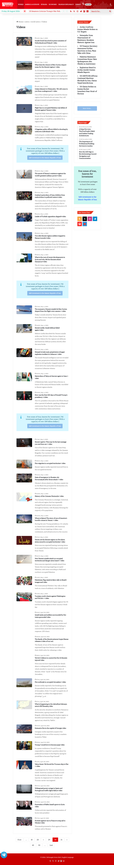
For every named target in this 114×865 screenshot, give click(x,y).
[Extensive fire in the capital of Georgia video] (24, 728)
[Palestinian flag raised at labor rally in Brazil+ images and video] (24, 580)
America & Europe (32, 4)
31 (61, 840)
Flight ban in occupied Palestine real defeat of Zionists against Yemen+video (51, 109)
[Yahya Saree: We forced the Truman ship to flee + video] (24, 764)
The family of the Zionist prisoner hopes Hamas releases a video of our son (51, 640)
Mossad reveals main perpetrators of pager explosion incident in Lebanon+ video (50, 353)
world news (35, 22)
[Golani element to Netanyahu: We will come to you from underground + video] (24, 89)
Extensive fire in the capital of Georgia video (50, 728)
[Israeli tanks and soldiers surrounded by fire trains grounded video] (24, 615)
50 (39, 845)
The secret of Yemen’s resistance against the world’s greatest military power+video (50, 174)
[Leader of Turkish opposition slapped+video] (24, 217)
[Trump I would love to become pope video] (24, 745)
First (19, 840)
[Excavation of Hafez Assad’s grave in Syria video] (24, 805)
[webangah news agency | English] (8, 4)
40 (33, 845)
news (27, 22)
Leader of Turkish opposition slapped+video (50, 216)
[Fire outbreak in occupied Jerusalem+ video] (24, 682)
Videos (78, 4)
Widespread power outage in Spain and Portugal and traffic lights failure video (48, 789)
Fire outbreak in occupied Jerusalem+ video (50, 682)
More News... (87, 108)
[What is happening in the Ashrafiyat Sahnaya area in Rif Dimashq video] (24, 704)
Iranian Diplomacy (66, 4)
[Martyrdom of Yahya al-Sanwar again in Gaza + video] (24, 376)
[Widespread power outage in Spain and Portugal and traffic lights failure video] (24, 789)
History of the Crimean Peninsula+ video (49, 496)
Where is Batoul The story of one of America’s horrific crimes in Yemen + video (51, 519)
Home (20, 22)
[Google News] (87, 11)
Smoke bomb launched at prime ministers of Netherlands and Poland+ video (50, 42)
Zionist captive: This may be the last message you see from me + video (50, 443)
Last (51, 845)
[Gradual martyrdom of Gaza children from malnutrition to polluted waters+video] (24, 195)
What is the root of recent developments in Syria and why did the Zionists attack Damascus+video (50, 259)
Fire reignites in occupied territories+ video (50, 463)
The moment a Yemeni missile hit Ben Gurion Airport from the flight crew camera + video (51, 310)
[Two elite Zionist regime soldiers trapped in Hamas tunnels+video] (24, 236)
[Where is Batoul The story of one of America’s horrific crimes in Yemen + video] (24, 518)
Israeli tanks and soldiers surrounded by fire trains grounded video (50, 616)
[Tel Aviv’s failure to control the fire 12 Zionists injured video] (24, 658)
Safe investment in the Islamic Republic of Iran (45, 158)
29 (49, 840)
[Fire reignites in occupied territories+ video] (24, 464)
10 (32, 840)
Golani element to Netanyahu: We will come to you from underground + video (51, 90)
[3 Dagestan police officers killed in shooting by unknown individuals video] (24, 130)
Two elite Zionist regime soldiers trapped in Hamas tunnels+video (50, 237)
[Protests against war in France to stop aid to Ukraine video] (24, 821)
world (20, 4)
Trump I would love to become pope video (50, 745)
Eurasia (44, 4)
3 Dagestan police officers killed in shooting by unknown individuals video (51, 130)
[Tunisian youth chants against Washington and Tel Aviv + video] (24, 596)
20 (38, 840)
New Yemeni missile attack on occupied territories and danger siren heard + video (49, 559)
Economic (53, 4)
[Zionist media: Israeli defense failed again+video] (24, 328)
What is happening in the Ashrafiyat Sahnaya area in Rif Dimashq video (51, 705)
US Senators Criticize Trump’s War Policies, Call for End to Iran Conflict (57, 11)
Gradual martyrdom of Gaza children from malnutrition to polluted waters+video (50, 196)
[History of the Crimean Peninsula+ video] (24, 496)
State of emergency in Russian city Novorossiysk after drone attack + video (49, 478)
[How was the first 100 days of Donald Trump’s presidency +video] (24, 395)
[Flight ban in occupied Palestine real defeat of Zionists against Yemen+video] (24, 108)
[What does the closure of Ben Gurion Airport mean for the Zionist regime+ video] (24, 65)
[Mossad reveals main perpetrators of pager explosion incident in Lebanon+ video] (24, 352)
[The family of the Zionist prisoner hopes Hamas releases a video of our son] (24, 639)
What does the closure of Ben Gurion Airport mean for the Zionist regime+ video (50, 66)
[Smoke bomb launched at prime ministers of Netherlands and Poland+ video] (24, 41)
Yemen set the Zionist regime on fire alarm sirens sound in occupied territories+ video (50, 541)
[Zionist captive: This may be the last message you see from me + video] (24, 442)
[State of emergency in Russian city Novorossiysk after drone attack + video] (24, 478)
